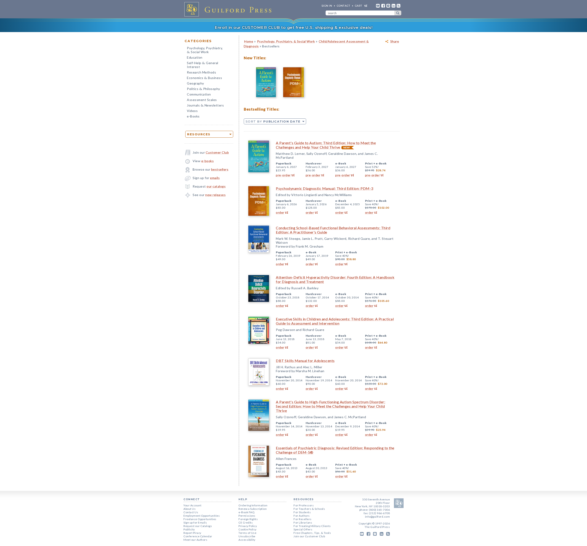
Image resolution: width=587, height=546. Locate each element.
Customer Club (217, 152)
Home (248, 41)
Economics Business (204, 78)
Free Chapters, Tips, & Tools (312, 533)
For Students (302, 512)
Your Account (192, 505)
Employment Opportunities (201, 515)
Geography (195, 83)
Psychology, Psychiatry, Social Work (205, 50)
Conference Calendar (197, 536)
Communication (199, 94)
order (280, 212)
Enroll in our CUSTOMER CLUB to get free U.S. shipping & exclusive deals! (293, 27)
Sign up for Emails (195, 522)
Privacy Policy (247, 526)
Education (194, 57)
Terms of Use (247, 533)
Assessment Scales (202, 100)
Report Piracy (192, 533)
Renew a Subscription (252, 509)
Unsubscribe (246, 536)
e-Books (193, 116)
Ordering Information (252, 505)
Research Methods (201, 72)
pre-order (283, 175)
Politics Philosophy (203, 89)
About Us (189, 509)
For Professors (304, 505)
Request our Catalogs (197, 526)
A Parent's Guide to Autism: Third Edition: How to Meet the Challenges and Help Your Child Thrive (326, 145)
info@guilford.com (377, 516)
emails (215, 178)
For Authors (302, 515)
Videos (192, 111)
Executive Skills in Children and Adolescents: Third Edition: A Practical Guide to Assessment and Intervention (335, 321)
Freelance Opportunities (199, 519)
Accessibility (246, 539)
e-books (207, 161)
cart (358, 5)
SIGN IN (326, 5)
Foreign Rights (248, 519)
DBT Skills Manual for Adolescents (305, 360)
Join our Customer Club (309, 536)
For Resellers (303, 519)
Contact (343, 5)
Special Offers (303, 529)
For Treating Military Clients (312, 526)
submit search (397, 13)
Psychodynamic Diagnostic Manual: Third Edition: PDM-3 (324, 188)
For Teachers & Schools (309, 509)
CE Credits (245, 522)
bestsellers (220, 169)
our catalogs (216, 186)
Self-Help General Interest (202, 65)
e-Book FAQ (246, 512)
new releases (215, 195)
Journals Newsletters (205, 105)
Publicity (189, 529)
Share (394, 41)
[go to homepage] (229, 9)
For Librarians (303, 522)
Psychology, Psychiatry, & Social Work (286, 41)
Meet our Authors (195, 539)
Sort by (273, 121)
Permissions (246, 515)
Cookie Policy (247, 529)
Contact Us (190, 512)
